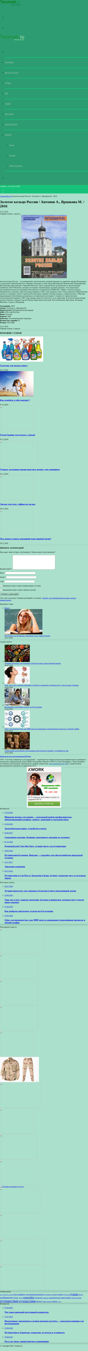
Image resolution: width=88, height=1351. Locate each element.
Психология (11, 124)
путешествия (27, 1301)
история (54, 1294)
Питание (9, 114)
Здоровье (9, 62)
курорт (60, 1294)
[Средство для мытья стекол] (21, 361)
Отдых (8, 83)
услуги (59, 1301)
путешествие (9, 1301)
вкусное (5, 1294)
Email (3, 577)
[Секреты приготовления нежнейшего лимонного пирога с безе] (19, 1004)
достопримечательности (35, 1294)
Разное (8, 135)
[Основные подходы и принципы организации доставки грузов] (22, 1264)
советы (54, 1301)
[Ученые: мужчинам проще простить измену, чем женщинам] (19, 465)
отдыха (21, 1298)
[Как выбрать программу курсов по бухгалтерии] (17, 705)
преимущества (54, 1298)
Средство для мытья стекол (14, 365)
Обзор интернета (15, 166)
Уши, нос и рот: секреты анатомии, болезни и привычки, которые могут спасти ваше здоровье (42, 685)
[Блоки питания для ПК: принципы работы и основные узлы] (17, 1238)
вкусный (10, 1294)
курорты (66, 1294)
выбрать (21, 1294)
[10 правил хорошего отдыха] (12, 1187)
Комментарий (6, 569)
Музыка (12, 155)
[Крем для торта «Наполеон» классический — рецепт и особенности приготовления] (17, 1056)
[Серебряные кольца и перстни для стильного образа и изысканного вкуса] (22, 953)
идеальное (48, 1294)
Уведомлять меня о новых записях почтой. (19, 590)
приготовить (66, 1298)
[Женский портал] (10, 5)
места (81, 1294)
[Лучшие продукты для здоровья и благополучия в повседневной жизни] (17, 661)
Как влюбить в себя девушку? (15, 400)
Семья (8, 104)
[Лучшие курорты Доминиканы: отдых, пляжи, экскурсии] (19, 979)
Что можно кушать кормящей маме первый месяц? (25, 539)
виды (1, 1294)
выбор (15, 1294)
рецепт (39, 1301)
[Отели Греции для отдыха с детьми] (17, 430)
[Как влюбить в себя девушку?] (17, 396)
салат (44, 1301)
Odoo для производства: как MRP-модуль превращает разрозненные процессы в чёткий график (42, 729)
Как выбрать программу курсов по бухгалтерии (23, 707)
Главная (3, 196)
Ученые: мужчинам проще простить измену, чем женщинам (30, 469)
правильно (46, 1298)
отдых (15, 1298)
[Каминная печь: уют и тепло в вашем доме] (18, 1159)
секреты (49, 1301)
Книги (11, 145)
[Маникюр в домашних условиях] (20, 1212)
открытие (38, 1298)
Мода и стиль (11, 73)
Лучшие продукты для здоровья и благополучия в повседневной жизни (33, 663)
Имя (2, 573)
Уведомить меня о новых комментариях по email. (22, 586)
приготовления (76, 1298)
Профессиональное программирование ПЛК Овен (15, 756)
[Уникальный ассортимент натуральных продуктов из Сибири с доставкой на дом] (17, 749)
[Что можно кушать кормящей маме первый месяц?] (16, 534)
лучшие (74, 1294)
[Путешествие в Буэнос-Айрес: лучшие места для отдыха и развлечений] (17, 1133)
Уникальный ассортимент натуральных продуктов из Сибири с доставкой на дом (36, 751)
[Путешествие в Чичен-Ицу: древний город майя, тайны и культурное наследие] (22, 1290)
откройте (28, 1297)
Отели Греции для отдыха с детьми (17, 435)
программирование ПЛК (58, 764)
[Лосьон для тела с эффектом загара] (17, 500)
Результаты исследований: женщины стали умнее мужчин (27, 636)
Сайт (2, 581)
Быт (6, 93)
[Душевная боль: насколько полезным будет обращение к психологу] (20, 1107)
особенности (6, 1297)
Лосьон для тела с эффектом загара (17, 504)
